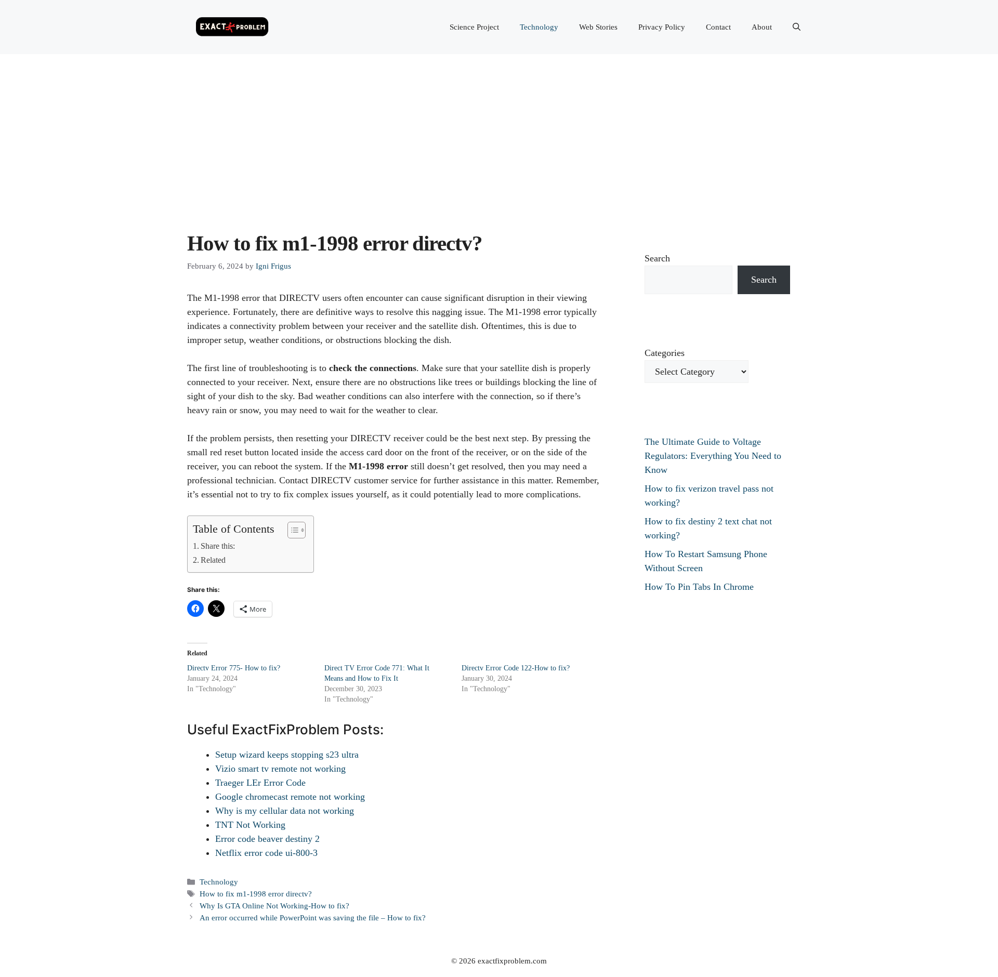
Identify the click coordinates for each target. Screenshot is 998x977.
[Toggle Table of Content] (291, 530)
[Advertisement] (499, 132)
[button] (796, 27)
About (762, 27)
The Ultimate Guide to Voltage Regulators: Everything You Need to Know (713, 456)
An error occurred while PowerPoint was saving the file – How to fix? (313, 917)
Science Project (474, 27)
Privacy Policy (661, 27)
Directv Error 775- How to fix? (233, 668)
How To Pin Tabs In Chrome (699, 587)
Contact (718, 27)
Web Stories (598, 27)
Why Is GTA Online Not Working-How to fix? (274, 905)
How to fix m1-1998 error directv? (256, 893)
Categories (665, 353)
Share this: (218, 546)
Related (213, 560)
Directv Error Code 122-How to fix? (516, 668)
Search (657, 258)
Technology (539, 27)
